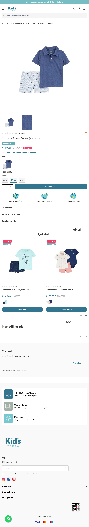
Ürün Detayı (7, 208)
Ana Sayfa (5, 23)
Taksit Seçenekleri (9, 221)
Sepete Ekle (51, 186)
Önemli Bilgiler (9, 492)
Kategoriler (7, 497)
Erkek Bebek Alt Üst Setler (20, 23)
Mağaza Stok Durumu (11, 214)
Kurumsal (6, 486)
